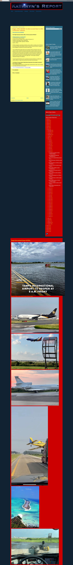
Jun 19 (50, 190)
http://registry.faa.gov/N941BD (18, 32)
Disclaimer (26, 11)
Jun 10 (50, 203)
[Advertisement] (36, 19)
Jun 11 (50, 202)
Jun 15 (50, 196)
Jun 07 (50, 207)
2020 (48, 123)
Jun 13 (50, 199)
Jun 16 (50, 195)
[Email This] (26, 67)
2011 (48, 231)
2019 (48, 124)
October (49, 133)
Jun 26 (50, 145)
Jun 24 (50, 148)
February (49, 222)
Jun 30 (50, 140)
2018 (48, 126)
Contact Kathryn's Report (19, 11)
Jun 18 (50, 192)
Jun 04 (50, 212)
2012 (48, 229)
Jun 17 (50, 193)
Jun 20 (50, 189)
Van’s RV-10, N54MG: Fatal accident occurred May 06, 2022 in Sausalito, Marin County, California (56, 47)
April (49, 219)
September (49, 134)
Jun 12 (50, 200)
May (49, 218)
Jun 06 (50, 209)
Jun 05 (50, 210)
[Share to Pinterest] (29, 67)
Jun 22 (50, 151)
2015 (48, 225)
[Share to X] (28, 67)
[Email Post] (25, 67)
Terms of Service (38, 11)
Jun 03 (50, 213)
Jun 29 (50, 141)
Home (12, 11)
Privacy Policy (32, 11)
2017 (48, 127)
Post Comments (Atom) (19, 100)
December (49, 130)
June (49, 138)
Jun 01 (50, 216)
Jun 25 (50, 147)
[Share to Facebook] (29, 67)
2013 (48, 228)
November (49, 131)
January (49, 223)
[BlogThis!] (27, 67)
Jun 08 (50, 206)
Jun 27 (50, 144)
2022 (48, 120)
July (48, 137)
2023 (48, 119)
